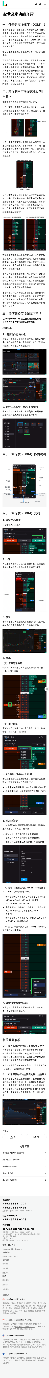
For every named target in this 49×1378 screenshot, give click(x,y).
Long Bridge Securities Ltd (16, 1354)
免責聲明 (6, 1264)
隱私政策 (6, 1273)
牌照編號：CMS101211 (25, 1326)
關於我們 (6, 1280)
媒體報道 (6, 1285)
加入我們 (6, 1289)
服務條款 (6, 1268)
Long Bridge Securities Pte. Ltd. (19, 1320)
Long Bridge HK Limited (15, 1299)
